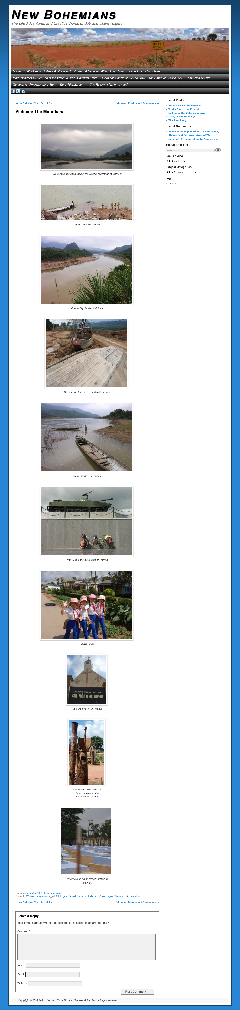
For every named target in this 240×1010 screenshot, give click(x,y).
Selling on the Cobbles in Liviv (186, 113)
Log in (172, 183)
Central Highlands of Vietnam (83, 896)
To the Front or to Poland (183, 109)
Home (17, 71)
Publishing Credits (198, 78)
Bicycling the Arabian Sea (202, 138)
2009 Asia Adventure (36, 896)
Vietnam (118, 896)
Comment (23, 931)
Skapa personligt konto (182, 131)
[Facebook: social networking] (13, 91)
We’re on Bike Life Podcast (184, 105)
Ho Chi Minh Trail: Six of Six (34, 103)
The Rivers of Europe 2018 (165, 78)
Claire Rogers (106, 896)
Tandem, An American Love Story (34, 84)
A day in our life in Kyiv (182, 116)
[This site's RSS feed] (23, 91)
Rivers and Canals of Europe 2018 (123, 78)
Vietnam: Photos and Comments (137, 103)
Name (20, 965)
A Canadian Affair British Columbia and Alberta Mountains (122, 71)
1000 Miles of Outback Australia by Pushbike (53, 71)
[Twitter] (18, 91)
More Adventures (70, 85)
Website (22, 983)
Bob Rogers (55, 892)
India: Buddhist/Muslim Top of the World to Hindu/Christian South (55, 78)
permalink (135, 896)
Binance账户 (175, 138)
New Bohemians (63, 14)
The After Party (177, 120)
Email (20, 974)
